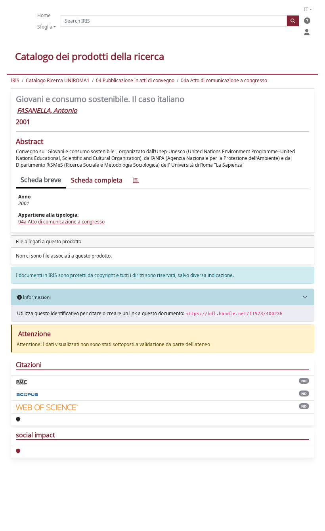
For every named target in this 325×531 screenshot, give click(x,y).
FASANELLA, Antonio (47, 110)
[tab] (136, 180)
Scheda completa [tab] (96, 180)
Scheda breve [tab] (41, 179)
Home (44, 15)
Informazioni (36, 297)
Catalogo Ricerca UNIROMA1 (58, 80)
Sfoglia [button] (44, 26)
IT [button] (306, 9)
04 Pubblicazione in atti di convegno (135, 80)
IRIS (15, 80)
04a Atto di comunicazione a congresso (224, 80)
